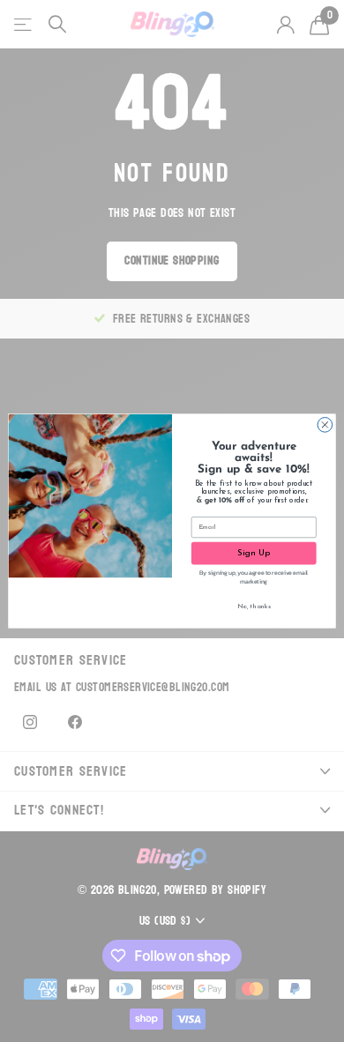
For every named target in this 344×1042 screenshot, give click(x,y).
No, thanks (254, 607)
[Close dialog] (325, 425)
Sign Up (253, 553)
